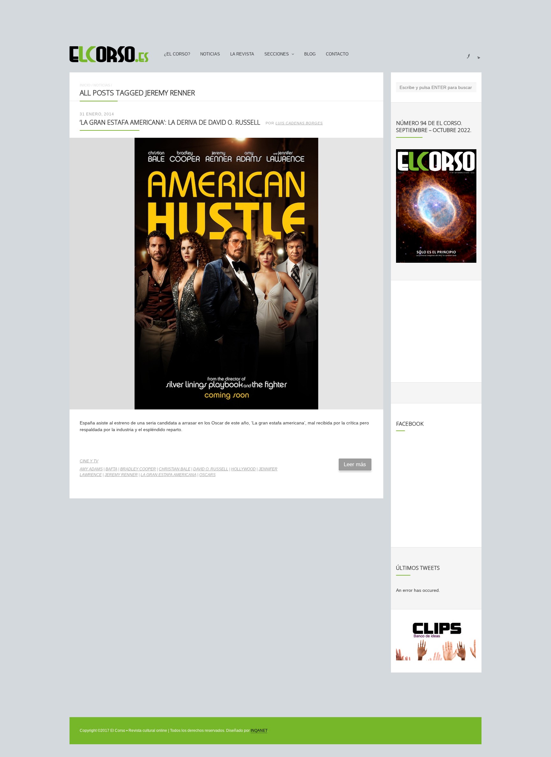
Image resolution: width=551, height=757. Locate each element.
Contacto (337, 54)
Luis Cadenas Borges (299, 123)
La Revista (242, 54)
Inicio (85, 85)
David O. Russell (210, 469)
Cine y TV (89, 461)
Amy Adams (91, 469)
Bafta (111, 469)
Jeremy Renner (121, 475)
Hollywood (243, 469)
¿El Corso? (177, 54)
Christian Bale (174, 469)
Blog (310, 54)
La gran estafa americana (168, 475)
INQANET (259, 730)
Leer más (355, 464)
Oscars (207, 475)
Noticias (210, 54)
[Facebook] (464, 54)
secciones (276, 54)
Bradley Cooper (138, 469)
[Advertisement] (275, 20)
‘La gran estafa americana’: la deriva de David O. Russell (170, 122)
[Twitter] (476, 54)
